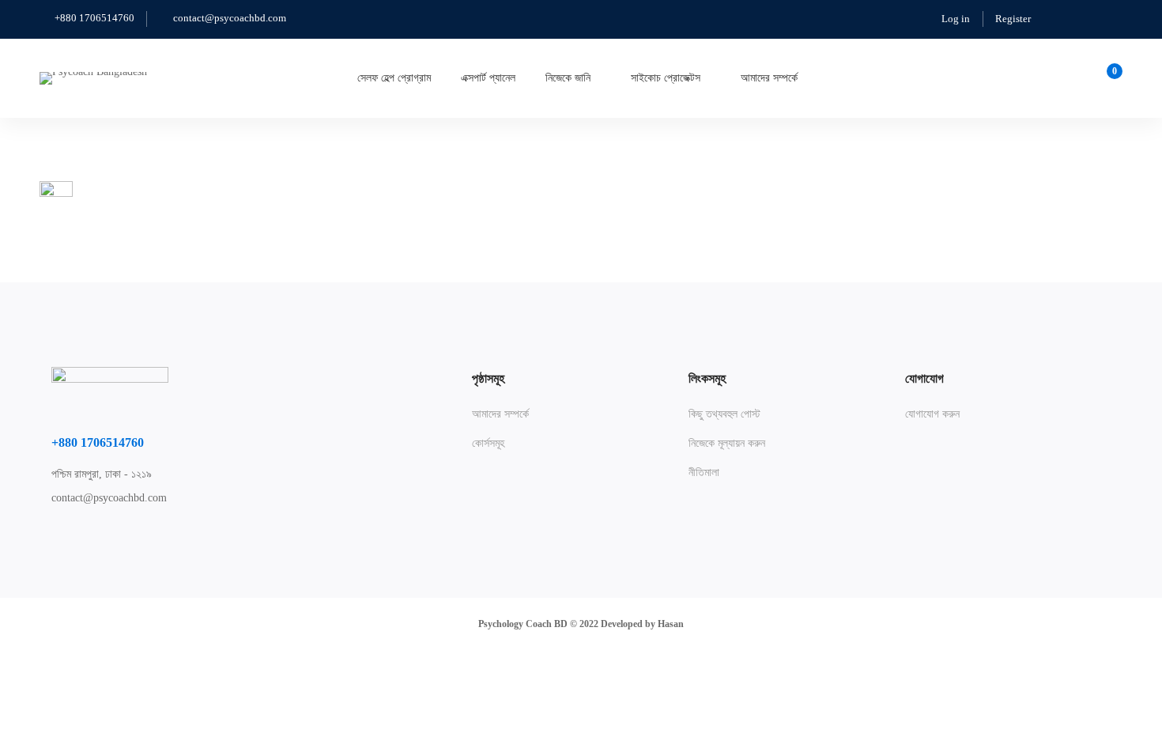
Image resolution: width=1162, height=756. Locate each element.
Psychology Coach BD (523, 624)
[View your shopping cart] (1109, 78)
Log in (955, 19)
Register (1013, 19)
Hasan (671, 624)
